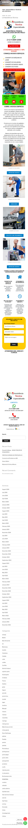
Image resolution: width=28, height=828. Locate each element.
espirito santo (6, 671)
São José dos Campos (8, 794)
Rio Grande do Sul (7, 776)
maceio (4, 711)
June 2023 (5, 569)
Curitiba (4, 665)
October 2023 (6, 557)
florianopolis (5, 674)
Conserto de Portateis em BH (10, 458)
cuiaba (4, 662)
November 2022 (6, 591)
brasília (4, 650)
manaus (4, 714)
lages (3, 702)
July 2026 (4, 492)
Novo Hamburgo (6, 733)
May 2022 (4, 609)
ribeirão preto (5, 770)
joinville (4, 693)
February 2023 (6, 581)
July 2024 (4, 535)
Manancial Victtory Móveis (9, 464)
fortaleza (4, 677)
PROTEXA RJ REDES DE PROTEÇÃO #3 (12, 455)
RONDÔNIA (5, 779)
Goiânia (4, 684)
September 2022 (6, 597)
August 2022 (5, 600)
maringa (4, 721)
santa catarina (6, 788)
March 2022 (5, 615)
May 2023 (5, 572)
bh (3, 644)
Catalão (4, 656)
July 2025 (4, 514)
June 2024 (5, 538)
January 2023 (5, 585)
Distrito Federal (6, 668)
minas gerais (5, 730)
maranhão (5, 717)
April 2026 (5, 498)
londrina (4, 705)
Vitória (4, 816)
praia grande (5, 761)
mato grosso (5, 724)
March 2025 (5, 523)
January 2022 (5, 621)
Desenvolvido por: (10, 429)
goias (3, 687)
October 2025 (6, 508)
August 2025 (5, 511)
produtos (4, 764)
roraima (4, 782)
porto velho (5, 757)
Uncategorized (6, 813)
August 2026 (5, 489)
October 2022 (6, 594)
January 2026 (5, 505)
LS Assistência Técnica (10, 18)
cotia (3, 659)
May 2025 (5, 517)
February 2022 (6, 618)
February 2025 (6, 526)
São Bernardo (5, 791)
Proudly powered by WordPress (9, 824)
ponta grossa (5, 751)
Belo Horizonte (6, 640)
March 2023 (5, 578)
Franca (4, 681)
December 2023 (6, 551)
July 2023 (4, 566)
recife (3, 767)
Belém (4, 637)
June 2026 (5, 495)
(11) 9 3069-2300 (14, 40)
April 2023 (5, 575)
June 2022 (5, 606)
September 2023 (6, 560)
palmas (4, 736)
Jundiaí (4, 699)
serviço (4, 804)
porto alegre (5, 754)
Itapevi (4, 690)
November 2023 (6, 554)
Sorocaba (4, 807)
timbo (3, 810)
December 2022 (6, 588)
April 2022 (5, 612)
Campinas (5, 653)
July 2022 (4, 603)
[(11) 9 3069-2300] (14, 37)
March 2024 (5, 541)
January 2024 (5, 548)
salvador (4, 785)
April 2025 (5, 520)
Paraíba (4, 739)
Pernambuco (5, 748)
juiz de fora (5, 696)
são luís (4, 797)
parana (4, 742)
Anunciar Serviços (13, 2)
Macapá (4, 708)
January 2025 (5, 529)
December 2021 (6, 625)
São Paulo (4, 801)
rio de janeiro (5, 773)
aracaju (4, 634)
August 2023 (5, 563)
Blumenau (5, 647)
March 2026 (5, 501)
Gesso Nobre (5, 461)
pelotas (4, 745)
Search (4, 434)
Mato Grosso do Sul (7, 727)
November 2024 (6, 532)
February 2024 (6, 545)
